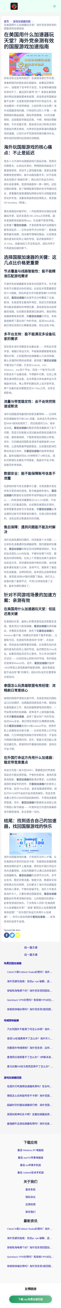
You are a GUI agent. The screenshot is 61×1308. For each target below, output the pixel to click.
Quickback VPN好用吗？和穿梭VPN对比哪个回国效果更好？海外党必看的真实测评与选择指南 (30, 1000)
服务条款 (30, 1189)
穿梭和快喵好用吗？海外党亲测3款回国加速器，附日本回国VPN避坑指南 (30, 1009)
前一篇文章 (31, 947)
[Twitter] (12, 935)
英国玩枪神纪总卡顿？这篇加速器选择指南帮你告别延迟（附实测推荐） (30, 1114)
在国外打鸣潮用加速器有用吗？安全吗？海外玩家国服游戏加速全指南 (30, 1086)
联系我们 (30, 1212)
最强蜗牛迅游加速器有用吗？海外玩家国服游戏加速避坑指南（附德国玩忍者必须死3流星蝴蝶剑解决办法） (30, 1123)
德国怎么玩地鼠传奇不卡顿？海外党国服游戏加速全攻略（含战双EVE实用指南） (30, 1095)
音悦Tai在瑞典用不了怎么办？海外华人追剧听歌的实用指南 (30, 1038)
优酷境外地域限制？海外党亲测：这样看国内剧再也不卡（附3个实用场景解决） (30, 1048)
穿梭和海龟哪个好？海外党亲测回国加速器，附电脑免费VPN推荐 (30, 990)
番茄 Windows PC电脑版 (30, 1150)
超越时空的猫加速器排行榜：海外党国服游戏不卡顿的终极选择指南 (30, 1105)
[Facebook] (6, 935)
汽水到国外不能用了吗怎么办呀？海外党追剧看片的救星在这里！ (30, 1029)
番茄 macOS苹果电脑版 (30, 1157)
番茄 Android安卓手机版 (30, 1172)
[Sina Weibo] (17, 935)
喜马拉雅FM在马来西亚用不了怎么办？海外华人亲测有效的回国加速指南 (30, 1066)
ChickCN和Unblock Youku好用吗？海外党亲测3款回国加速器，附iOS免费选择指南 (30, 972)
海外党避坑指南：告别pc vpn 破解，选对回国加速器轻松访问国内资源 (30, 981)
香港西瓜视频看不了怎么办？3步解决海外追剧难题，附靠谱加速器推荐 (30, 1057)
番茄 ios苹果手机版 (30, 1165)
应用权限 (30, 1204)
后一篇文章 (31, 954)
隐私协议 (30, 1197)
